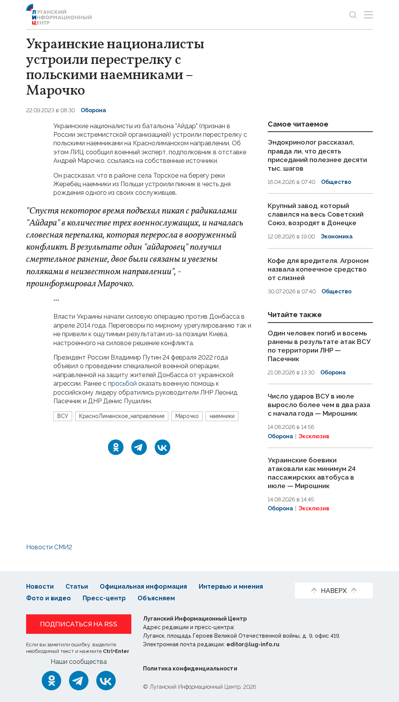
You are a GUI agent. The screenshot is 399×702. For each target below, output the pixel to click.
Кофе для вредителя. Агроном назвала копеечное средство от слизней (318, 269)
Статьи (76, 586)
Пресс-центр (104, 598)
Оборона (93, 110)
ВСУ (62, 416)
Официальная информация (143, 586)
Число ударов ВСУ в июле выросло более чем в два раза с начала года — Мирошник (319, 404)
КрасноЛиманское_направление (121, 416)
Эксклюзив (313, 436)
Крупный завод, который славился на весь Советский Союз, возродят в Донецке (316, 214)
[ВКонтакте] (162, 447)
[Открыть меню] (368, 14)
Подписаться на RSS (78, 624)
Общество (336, 182)
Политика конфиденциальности (190, 668)
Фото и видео (48, 598)
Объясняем (156, 598)
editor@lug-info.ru (252, 644)
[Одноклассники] (116, 447)
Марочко (187, 416)
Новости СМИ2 (49, 547)
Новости (40, 586)
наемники (222, 416)
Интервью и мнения (231, 586)
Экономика (337, 236)
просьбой (122, 383)
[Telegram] (139, 447)
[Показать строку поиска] (353, 14)
